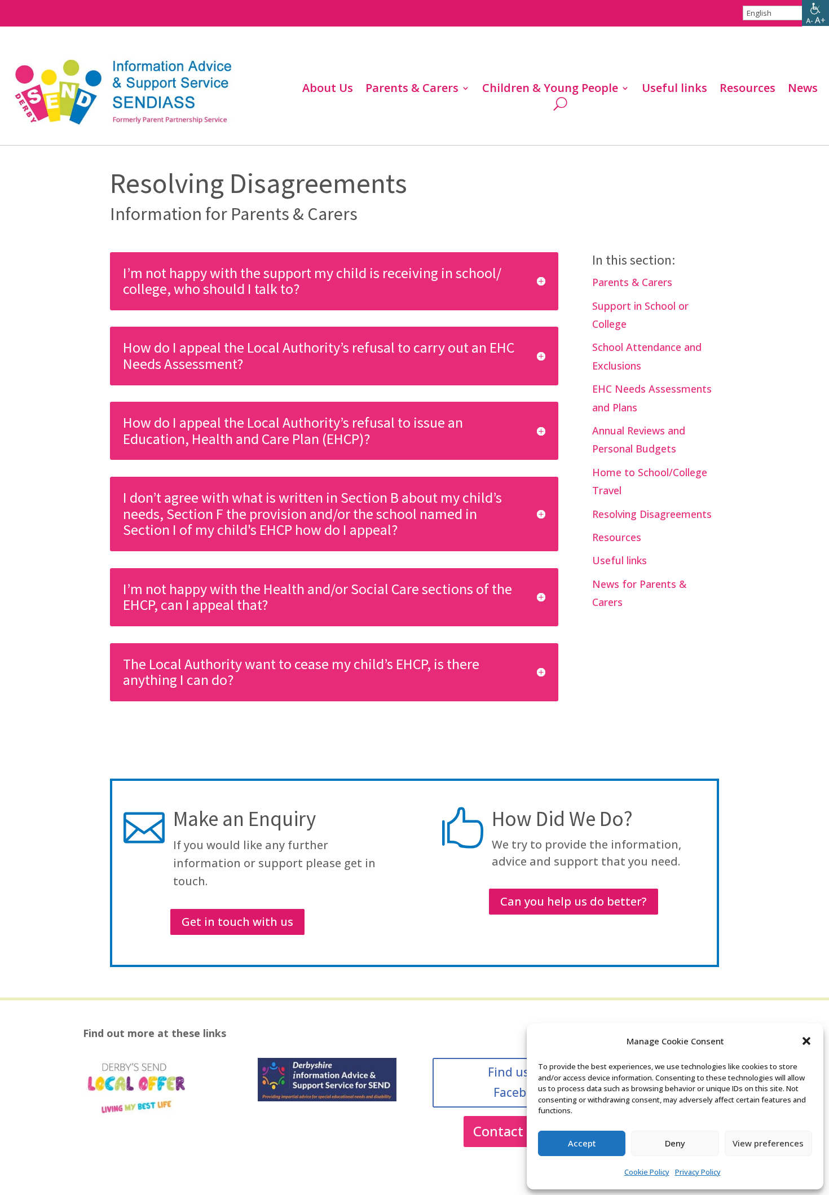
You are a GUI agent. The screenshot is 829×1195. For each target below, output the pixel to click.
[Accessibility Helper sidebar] (815, 13)
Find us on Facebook (517, 1082)
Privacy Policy (698, 1172)
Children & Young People (550, 89)
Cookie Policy (646, 1172)
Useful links (674, 89)
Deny (675, 1143)
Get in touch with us (237, 921)
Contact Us (508, 1131)
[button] (806, 1041)
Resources (747, 89)
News (803, 89)
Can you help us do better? (573, 901)
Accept (582, 1143)
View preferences (768, 1143)
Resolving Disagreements (652, 514)
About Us (327, 89)
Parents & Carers (411, 89)
